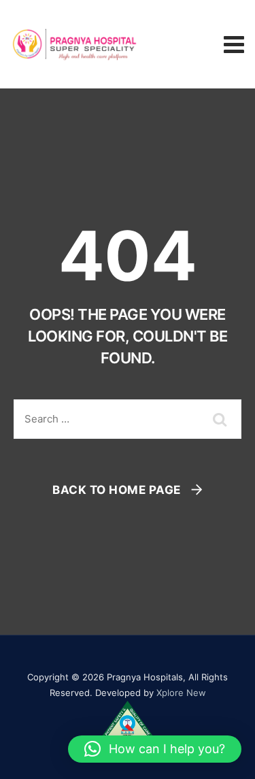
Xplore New (181, 692)
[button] (154, 749)
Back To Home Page (116, 490)
